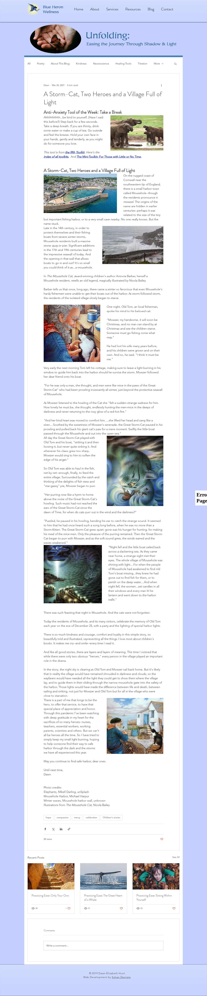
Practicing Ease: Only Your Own (50, 895)
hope (48, 817)
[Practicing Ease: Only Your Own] (51, 876)
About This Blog (60, 63)
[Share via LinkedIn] (61, 829)
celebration (91, 817)
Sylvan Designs (121, 977)
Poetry (40, 63)
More (157, 63)
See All (176, 857)
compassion (63, 817)
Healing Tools (123, 63)
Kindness (81, 63)
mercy (77, 817)
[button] (175, 63)
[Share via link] (69, 829)
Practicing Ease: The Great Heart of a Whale (103, 897)
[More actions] (161, 85)
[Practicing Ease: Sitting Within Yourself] (156, 876)
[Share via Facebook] (45, 829)
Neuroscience (101, 63)
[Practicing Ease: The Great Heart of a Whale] (103, 876)
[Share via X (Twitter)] (53, 829)
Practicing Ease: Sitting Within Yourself (154, 897)
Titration (142, 63)
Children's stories (111, 817)
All (29, 63)
